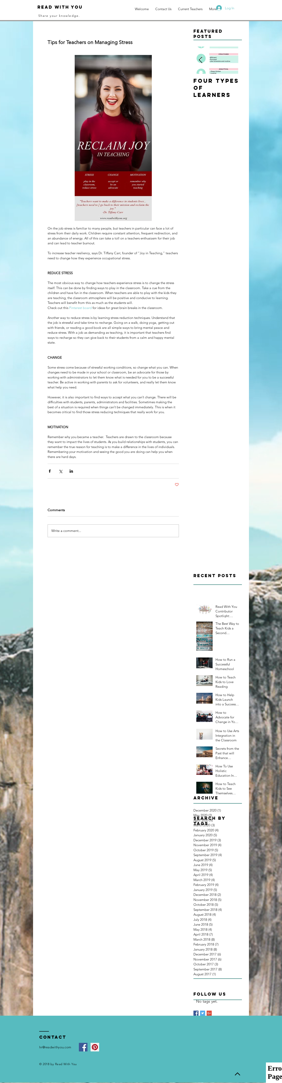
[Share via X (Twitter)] (60, 471)
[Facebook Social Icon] (83, 1047)
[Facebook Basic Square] (196, 1013)
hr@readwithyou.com (55, 1047)
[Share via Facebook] (50, 471)
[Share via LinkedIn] (71, 471)
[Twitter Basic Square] (202, 1013)
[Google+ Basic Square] (209, 1013)
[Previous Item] (200, 60)
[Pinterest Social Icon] (95, 1047)
